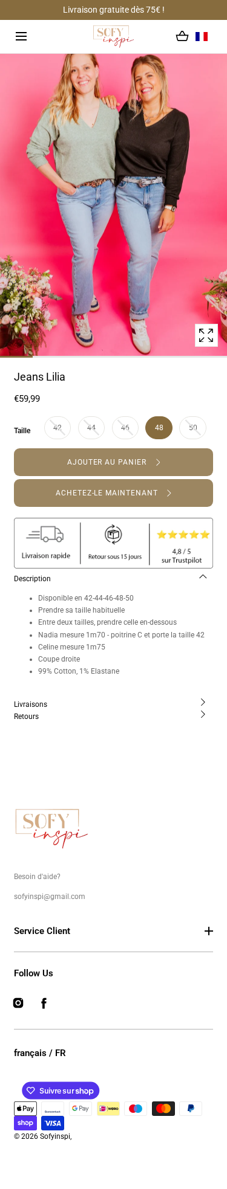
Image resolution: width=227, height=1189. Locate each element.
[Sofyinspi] (113, 36)
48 (159, 428)
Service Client (42, 931)
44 (91, 428)
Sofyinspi (55, 1136)
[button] (21, 37)
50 (193, 428)
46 (125, 428)
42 (57, 428)
